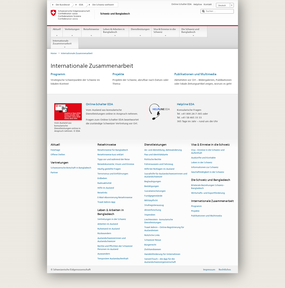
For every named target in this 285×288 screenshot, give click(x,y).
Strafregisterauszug (154, 205)
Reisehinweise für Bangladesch (112, 150)
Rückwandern (104, 233)
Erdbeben (102, 178)
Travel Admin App (106, 202)
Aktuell (57, 29)
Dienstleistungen (140, 29)
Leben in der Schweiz (201, 162)
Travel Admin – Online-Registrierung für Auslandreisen (164, 229)
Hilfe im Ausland (105, 188)
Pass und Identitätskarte (156, 154)
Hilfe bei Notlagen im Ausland (159, 169)
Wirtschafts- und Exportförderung (208, 193)
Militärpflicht (151, 200)
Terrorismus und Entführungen (112, 173)
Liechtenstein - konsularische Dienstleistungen (158, 221)
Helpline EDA (185, 104)
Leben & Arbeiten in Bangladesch (114, 30)
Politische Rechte (152, 159)
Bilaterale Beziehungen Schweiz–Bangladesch (207, 187)
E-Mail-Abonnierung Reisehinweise (114, 197)
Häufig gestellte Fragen (109, 169)
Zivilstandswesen (152, 249)
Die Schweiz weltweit (103, 4)
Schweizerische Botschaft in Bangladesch (71, 168)
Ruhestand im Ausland (108, 228)
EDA (81, 4)
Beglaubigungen (152, 181)
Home (54, 53)
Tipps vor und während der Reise (113, 159)
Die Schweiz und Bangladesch (190, 30)
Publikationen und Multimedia (195, 74)
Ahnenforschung (152, 210)
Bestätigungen (151, 186)
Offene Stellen (58, 154)
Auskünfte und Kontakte (203, 157)
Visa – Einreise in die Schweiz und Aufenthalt (207, 151)
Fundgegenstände (153, 196)
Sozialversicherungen (155, 191)
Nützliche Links (152, 235)
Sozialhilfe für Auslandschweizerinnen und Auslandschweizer (165, 175)
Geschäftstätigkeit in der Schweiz (207, 172)
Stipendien (149, 214)
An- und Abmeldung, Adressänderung (163, 150)
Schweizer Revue (152, 240)
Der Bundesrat (63, 4)
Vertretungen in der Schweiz (111, 219)
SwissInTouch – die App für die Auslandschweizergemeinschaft (160, 260)
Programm (58, 74)
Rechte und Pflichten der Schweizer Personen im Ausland (115, 247)
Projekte (118, 74)
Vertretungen (72, 29)
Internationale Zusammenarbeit (62, 42)
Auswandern (103, 254)
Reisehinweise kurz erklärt (110, 154)
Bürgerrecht (150, 244)
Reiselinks (102, 192)
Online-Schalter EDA (99, 104)
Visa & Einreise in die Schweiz (165, 30)
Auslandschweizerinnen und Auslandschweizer (111, 240)
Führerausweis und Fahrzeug (158, 164)
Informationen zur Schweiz (204, 167)
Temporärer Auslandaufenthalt (112, 258)
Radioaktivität (104, 183)
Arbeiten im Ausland (107, 224)
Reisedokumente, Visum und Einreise (115, 164)
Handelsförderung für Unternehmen (162, 254)
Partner (54, 172)
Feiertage (55, 150)
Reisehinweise (91, 29)
